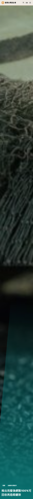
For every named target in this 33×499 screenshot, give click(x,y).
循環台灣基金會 (10, 3)
